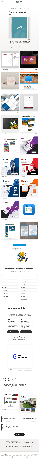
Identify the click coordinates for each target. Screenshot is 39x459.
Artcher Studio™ (5, 176)
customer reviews (24, 339)
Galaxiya (22, 112)
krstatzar (22, 90)
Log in (36, 1)
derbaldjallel (10, 369)
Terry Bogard (28, 39)
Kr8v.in (22, 219)
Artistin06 (22, 240)
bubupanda (22, 69)
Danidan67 (4, 409)
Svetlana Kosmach (5, 133)
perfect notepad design (25, 46)
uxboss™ (4, 112)
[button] (37, 452)
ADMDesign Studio (5, 69)
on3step (22, 133)
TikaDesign (4, 90)
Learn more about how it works (24, 370)
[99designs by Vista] (19, 2)
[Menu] (2, 2)
